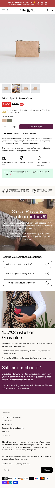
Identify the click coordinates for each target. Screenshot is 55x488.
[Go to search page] (8, 10)
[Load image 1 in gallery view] (6, 88)
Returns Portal (7, 424)
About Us (5, 432)
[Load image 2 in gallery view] (16, 88)
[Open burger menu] (3, 10)
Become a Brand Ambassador (13, 428)
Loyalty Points (7, 421)
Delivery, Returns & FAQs (11, 417)
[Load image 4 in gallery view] (35, 88)
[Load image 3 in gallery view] (25, 88)
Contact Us (6, 435)
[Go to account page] (48, 10)
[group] (7, 133)
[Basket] (51, 10)
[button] (8, 10)
